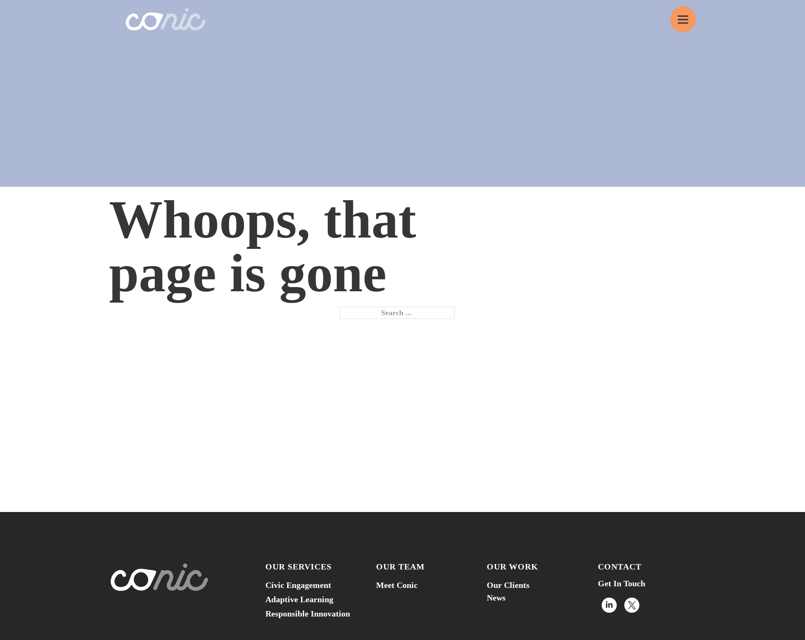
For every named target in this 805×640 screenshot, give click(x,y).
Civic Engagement (298, 585)
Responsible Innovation (307, 613)
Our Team (400, 566)
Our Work (512, 566)
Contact (619, 566)
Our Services (298, 566)
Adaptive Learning (299, 599)
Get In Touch (621, 583)
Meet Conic (397, 585)
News (496, 597)
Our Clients (508, 585)
